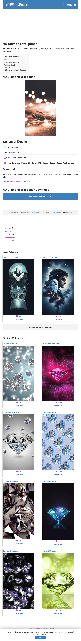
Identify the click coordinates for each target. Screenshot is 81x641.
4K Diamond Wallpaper (50, 343)
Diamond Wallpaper (10, 343)
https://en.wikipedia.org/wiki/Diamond (16, 181)
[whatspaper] (16, 4)
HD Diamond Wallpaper (11, 62)
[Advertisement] (40, 24)
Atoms (7, 228)
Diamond (7, 67)
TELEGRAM (37, 212)
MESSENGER (25, 212)
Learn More (44, 634)
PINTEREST (68, 212)
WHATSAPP (14, 212)
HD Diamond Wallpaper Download (15, 70)
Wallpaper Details (9, 65)
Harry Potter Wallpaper (11, 257)
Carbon (8, 231)
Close (40, 637)
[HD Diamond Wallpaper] (40, 108)
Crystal (8, 234)
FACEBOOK (47, 212)
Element (8, 241)
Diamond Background (11, 481)
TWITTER (58, 212)
